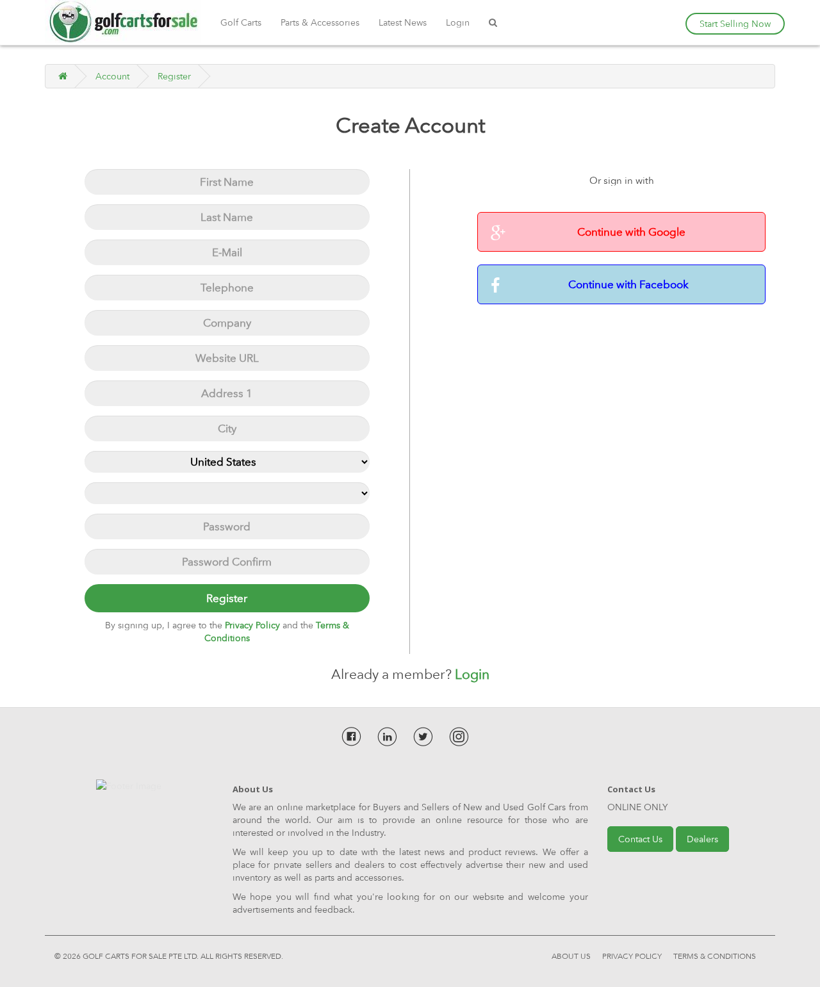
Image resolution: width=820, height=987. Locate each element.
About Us (571, 955)
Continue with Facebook (628, 284)
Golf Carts (240, 22)
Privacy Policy (632, 955)
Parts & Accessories (320, 22)
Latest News (403, 22)
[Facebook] (351, 736)
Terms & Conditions (714, 955)
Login (458, 22)
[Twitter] (423, 736)
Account (112, 76)
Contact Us (640, 839)
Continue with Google (631, 231)
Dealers (702, 839)
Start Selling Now (735, 24)
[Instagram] (459, 736)
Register (174, 76)
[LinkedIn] (387, 736)
